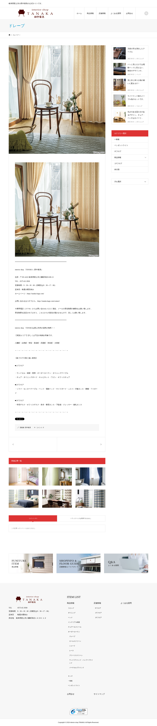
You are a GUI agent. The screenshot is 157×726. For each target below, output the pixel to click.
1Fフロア (117, 151)
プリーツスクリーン (76, 655)
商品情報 (90, 13)
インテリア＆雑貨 (74, 622)
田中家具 (28, 427)
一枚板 (116, 139)
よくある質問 (116, 13)
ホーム (79, 13)
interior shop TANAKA (77, 722)
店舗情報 (102, 13)
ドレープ (72, 636)
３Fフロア (98, 617)
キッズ (70, 676)
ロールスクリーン (75, 641)
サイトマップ (99, 694)
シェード (72, 646)
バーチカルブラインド (76, 667)
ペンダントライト (121, 145)
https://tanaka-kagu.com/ (35, 294)
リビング (71, 608)
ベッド (70, 617)
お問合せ (129, 13)
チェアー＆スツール (74, 627)
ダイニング (71, 613)
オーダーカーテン (74, 632)
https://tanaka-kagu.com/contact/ (48, 301)
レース (71, 650)
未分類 (116, 169)
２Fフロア (118, 163)
